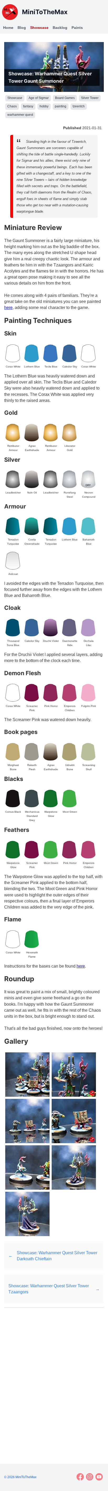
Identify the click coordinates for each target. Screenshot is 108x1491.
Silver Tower (90, 98)
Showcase (39, 27)
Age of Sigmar (39, 98)
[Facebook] (80, 1476)
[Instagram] (89, 1476)
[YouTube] (99, 1476)
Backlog (60, 27)
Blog (22, 27)
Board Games (65, 98)
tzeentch (79, 106)
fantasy (28, 106)
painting (60, 106)
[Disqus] (54, 1379)
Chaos (12, 106)
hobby (44, 106)
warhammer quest (20, 115)
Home (8, 27)
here (8, 307)
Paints (77, 27)
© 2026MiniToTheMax (20, 1477)
